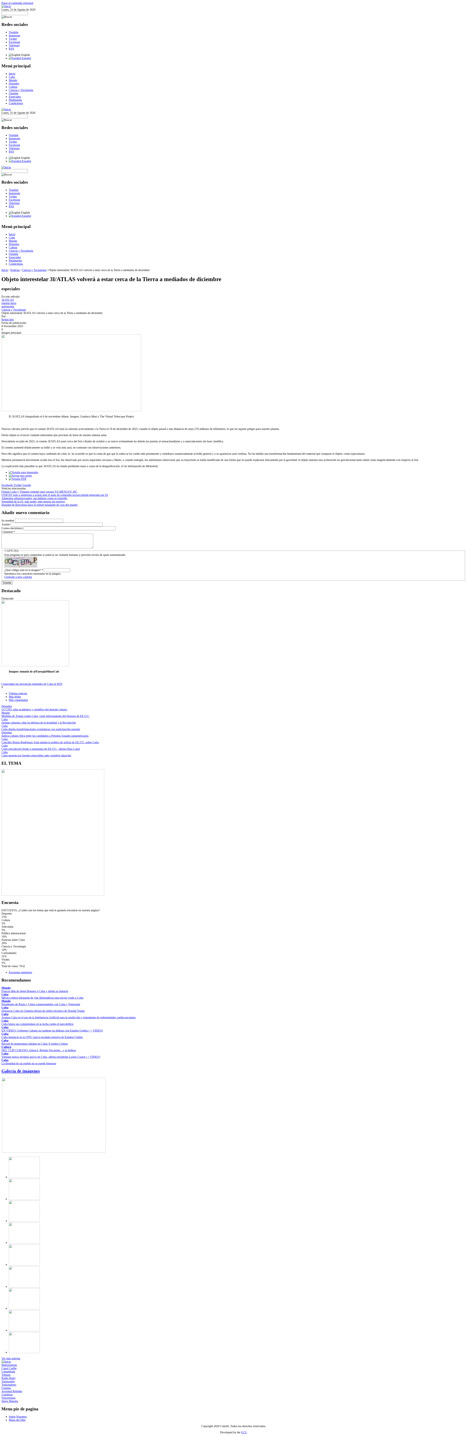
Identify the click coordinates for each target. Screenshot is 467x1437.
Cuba (12, 76)
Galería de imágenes (20, 1071)
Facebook (14, 42)
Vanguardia (8, 1381)
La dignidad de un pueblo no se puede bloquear (28, 1063)
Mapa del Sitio (17, 1419)
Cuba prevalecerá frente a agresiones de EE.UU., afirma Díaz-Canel (40, 748)
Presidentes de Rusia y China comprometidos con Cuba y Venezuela (40, 1004)
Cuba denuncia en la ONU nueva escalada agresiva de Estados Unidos (42, 1037)
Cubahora (7, 1394)
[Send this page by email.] (20, 475)
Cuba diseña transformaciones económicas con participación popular (40, 729)
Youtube (13, 32)
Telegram (14, 45)
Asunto (6, 524)
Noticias (15, 270)
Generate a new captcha (18, 576)
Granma (6, 1388)
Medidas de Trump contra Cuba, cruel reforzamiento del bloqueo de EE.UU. (45, 716)
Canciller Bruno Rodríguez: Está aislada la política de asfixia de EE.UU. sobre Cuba (50, 742)
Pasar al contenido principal (17, 3)
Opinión (13, 93)
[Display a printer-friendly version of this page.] (23, 472)
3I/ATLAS (7, 299)
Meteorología (9, 1365)
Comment (8, 531)
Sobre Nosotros (18, 1416)
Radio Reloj (8, 1378)
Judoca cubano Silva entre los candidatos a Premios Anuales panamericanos (44, 735)
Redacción (7, 319)
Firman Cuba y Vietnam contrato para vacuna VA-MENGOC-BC (39, 491)
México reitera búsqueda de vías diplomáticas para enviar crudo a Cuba (42, 997)
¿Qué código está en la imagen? (23, 570)
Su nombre (8, 520)
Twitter (13, 38)
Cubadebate (8, 1371)
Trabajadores (8, 1384)
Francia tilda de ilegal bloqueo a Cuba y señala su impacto (34, 991)
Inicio (12, 73)
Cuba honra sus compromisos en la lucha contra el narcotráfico (37, 1024)
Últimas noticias (18, 693)
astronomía (7, 306)
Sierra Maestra (9, 1401)
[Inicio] (6, 6)
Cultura (13, 86)
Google (26, 485)
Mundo (13, 80)
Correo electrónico (12, 528)
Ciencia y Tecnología (21, 90)
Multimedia (15, 99)
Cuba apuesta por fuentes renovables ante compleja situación (36, 755)
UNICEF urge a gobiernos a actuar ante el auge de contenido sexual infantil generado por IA (54, 495)
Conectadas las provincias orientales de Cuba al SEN (31, 683)
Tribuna (5, 1374)
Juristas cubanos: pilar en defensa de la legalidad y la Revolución (38, 722)
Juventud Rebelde (11, 1391)
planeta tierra (8, 303)
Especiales (15, 96)
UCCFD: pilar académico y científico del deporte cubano (34, 709)
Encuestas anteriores (20, 972)
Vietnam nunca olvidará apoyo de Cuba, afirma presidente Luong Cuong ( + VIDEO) (50, 1056)
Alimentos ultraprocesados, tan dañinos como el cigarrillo (34, 498)
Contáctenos (16, 103)
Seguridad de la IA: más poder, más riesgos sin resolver (33, 501)
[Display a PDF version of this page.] (18, 478)
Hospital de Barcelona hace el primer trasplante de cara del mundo (39, 504)
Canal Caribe (9, 1368)
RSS (11, 48)
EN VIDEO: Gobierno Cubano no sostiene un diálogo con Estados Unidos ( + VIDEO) (52, 1030)
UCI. (244, 1432)
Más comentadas (18, 700)
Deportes (14, 83)
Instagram (14, 35)
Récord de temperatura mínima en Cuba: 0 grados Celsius (34, 1043)
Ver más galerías (10, 1358)
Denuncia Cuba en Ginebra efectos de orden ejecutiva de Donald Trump (43, 1010)
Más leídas (15, 696)
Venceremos (8, 1397)
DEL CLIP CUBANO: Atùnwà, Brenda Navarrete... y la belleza (38, 1050)
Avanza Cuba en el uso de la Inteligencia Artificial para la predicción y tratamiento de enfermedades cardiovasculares (68, 1017)
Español (26, 58)
